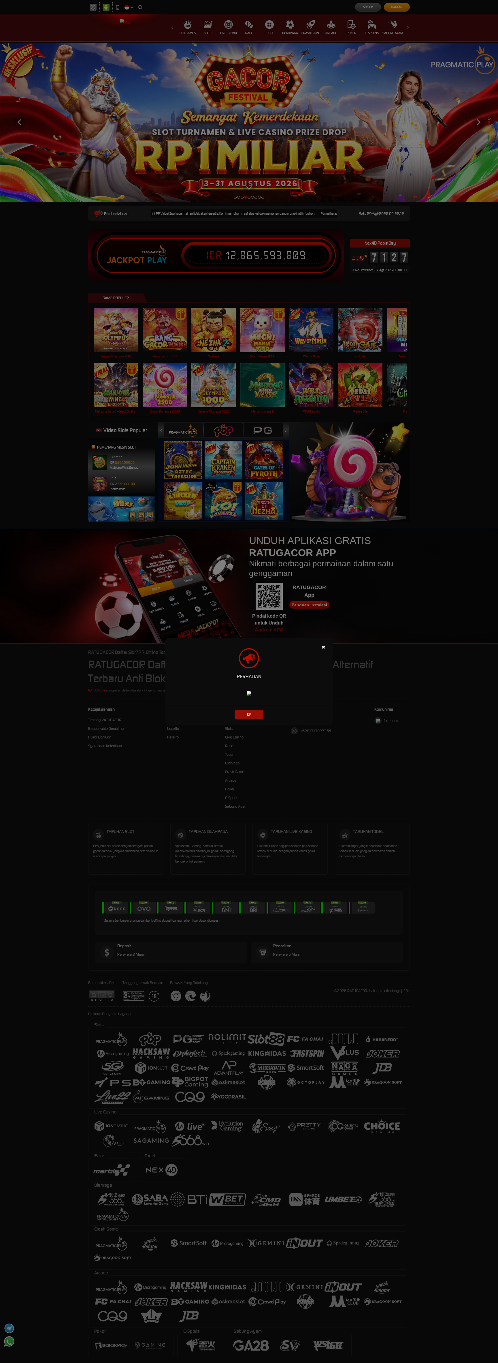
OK (249, 714)
